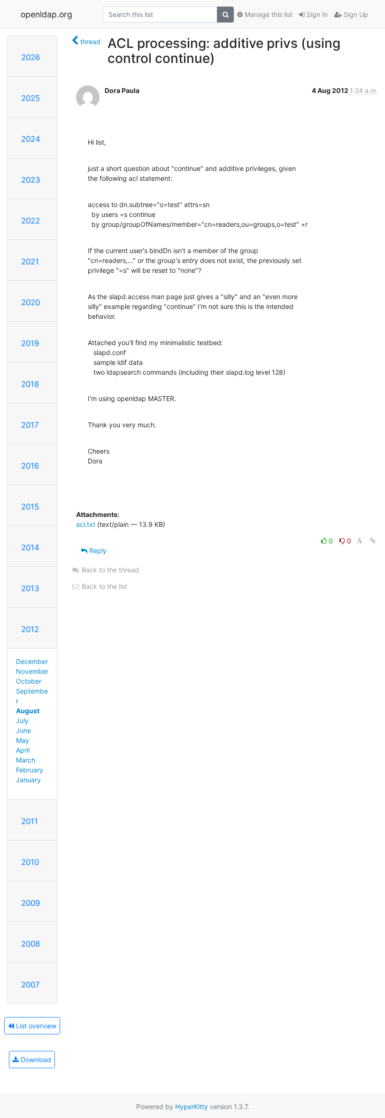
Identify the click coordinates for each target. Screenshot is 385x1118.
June (23, 730)
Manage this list (268, 14)
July (22, 721)
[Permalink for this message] (373, 541)
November (32, 671)
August (27, 711)
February (29, 770)
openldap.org (46, 14)
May (22, 740)
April (23, 750)
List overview (35, 1026)
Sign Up (355, 14)
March (25, 760)
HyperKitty (191, 1106)
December (32, 661)
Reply (97, 551)
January (28, 780)
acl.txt (85, 524)
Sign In (316, 14)
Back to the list (103, 586)
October (28, 681)
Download (35, 1060)
